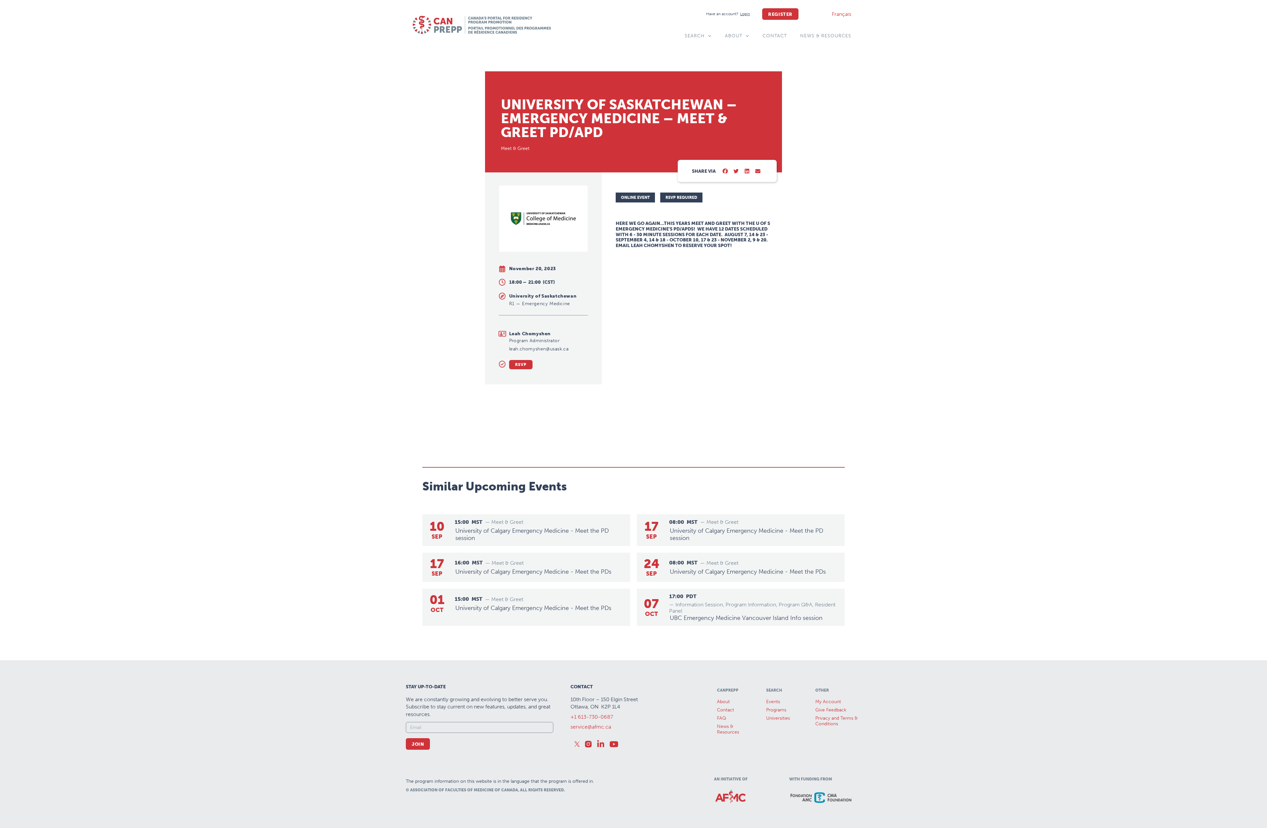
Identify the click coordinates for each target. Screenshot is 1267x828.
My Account (828, 701)
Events (773, 701)
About (733, 36)
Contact (775, 36)
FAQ (721, 718)
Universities (778, 718)
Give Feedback (830, 710)
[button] (725, 171)
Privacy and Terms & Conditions (836, 721)
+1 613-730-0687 (591, 717)
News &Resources (728, 729)
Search (695, 36)
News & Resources (825, 36)
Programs (776, 710)
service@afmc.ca (590, 727)
